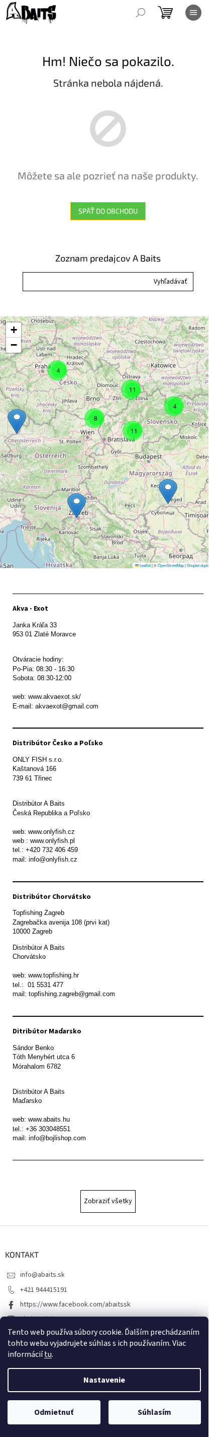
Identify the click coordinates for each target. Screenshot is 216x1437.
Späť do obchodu (108, 211)
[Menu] (193, 13)
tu (48, 1354)
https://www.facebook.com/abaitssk (75, 1304)
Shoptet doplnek (200, 565)
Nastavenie (104, 1380)
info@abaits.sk (42, 1275)
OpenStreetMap (171, 565)
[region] (108, 442)
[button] (170, 282)
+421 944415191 (43, 1290)
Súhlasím (154, 1412)
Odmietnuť (53, 1412)
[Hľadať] (141, 13)
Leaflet (145, 565)
